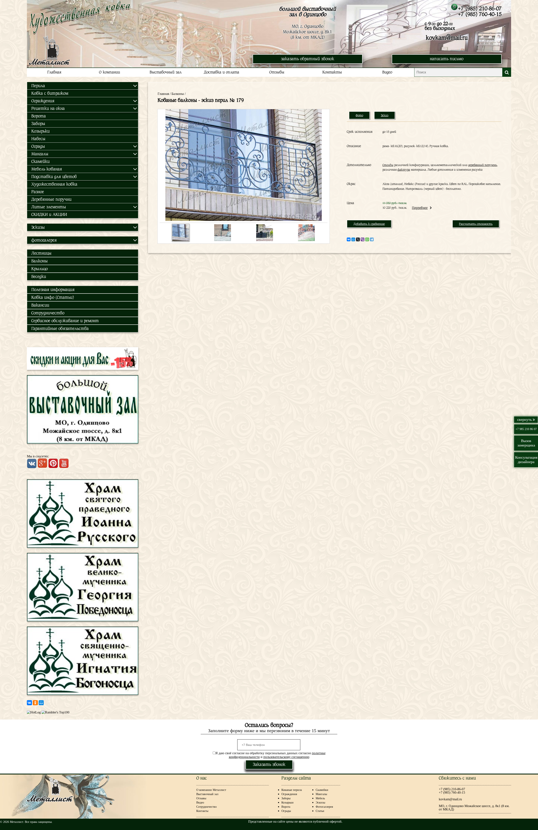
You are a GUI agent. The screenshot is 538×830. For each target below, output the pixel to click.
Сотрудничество (47, 313)
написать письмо (446, 58)
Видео (387, 72)
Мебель (320, 798)
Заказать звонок (269, 764)
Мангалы (321, 794)
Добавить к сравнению (369, 224)
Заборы (38, 123)
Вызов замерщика (526, 443)
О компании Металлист (211, 789)
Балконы (39, 261)
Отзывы (276, 72)
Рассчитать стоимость (476, 224)
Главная (54, 72)
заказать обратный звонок (307, 58)
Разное (37, 191)
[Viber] (362, 239)
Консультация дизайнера (526, 459)
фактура (403, 169)
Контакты (332, 72)
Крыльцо (39, 268)
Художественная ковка (54, 184)
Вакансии (40, 305)
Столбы (387, 165)
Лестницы (41, 253)
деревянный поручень (482, 165)
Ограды (286, 811)
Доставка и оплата (221, 72)
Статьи (320, 811)
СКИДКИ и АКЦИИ (49, 214)
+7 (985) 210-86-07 (480, 8)
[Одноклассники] (35, 702)
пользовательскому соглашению (286, 757)
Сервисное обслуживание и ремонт (65, 320)
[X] (358, 239)
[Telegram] (372, 239)
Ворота (38, 116)
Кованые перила (295, 789)
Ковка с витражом (49, 93)
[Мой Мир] (41, 702)
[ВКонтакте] (29, 702)
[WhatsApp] (367, 239)
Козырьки (40, 131)
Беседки (38, 276)
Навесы (38, 138)
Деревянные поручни (51, 199)
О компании (109, 72)
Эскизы (320, 802)
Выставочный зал (166, 72)
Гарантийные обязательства (60, 328)
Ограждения (289, 794)
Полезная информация (53, 289)
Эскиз (384, 115)
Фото (359, 115)
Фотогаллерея (324, 806)
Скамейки (40, 161)
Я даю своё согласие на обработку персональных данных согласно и (270, 755)
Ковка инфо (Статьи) (52, 297)
